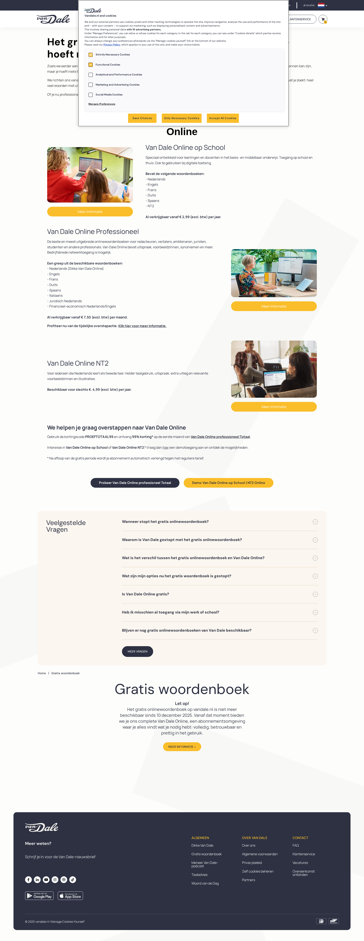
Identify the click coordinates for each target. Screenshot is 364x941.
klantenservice (298, 19)
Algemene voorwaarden (260, 854)
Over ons (248, 845)
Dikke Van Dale (202, 845)
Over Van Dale (254, 838)
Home (43, 673)
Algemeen (200, 838)
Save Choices (142, 118)
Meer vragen (137, 651)
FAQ (296, 845)
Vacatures (300, 862)
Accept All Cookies (223, 118)
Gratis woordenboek (206, 854)
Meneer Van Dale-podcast (204, 864)
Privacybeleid (252, 862)
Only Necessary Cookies (181, 118)
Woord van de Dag (205, 883)
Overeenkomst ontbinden (304, 873)
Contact (300, 838)
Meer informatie (90, 211)
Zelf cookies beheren (257, 871)
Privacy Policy (111, 44)
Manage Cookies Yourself (67, 922)
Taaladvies (199, 874)
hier (166, 447)
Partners (248, 880)
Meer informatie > (182, 747)
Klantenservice (304, 854)
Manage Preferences (101, 104)
